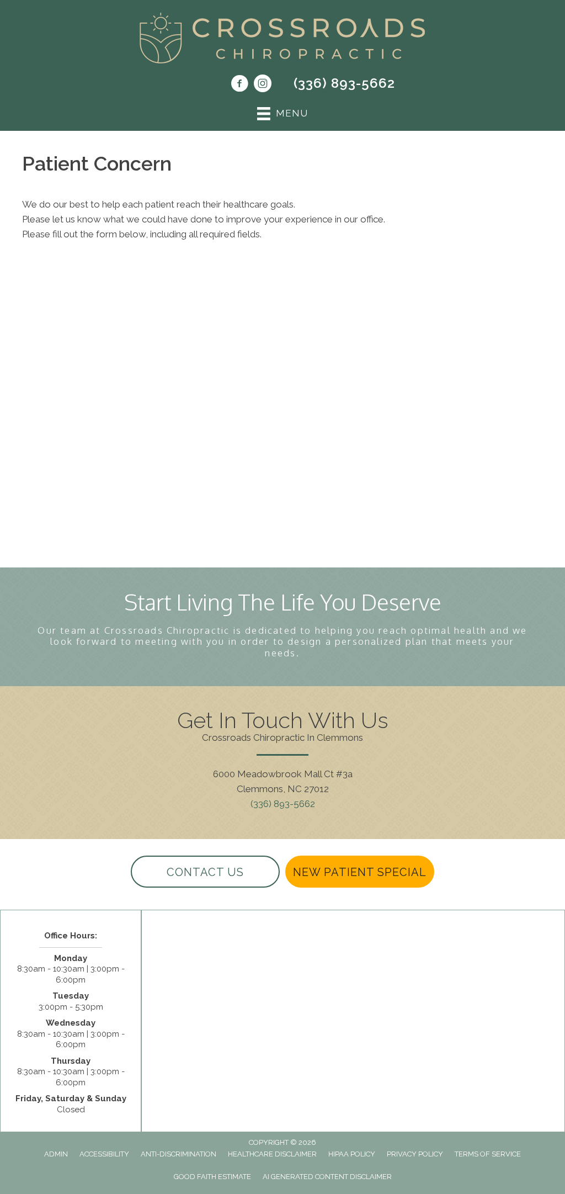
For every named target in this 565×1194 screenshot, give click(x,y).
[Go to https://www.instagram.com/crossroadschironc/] (262, 85)
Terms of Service (488, 1154)
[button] (205, 872)
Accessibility (104, 1154)
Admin (56, 1154)
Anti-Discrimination (178, 1154)
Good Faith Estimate (212, 1176)
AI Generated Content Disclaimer (327, 1176)
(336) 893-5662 (344, 83)
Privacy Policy (415, 1154)
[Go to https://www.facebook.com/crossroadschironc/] (239, 85)
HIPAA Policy (351, 1154)
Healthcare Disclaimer (272, 1154)
